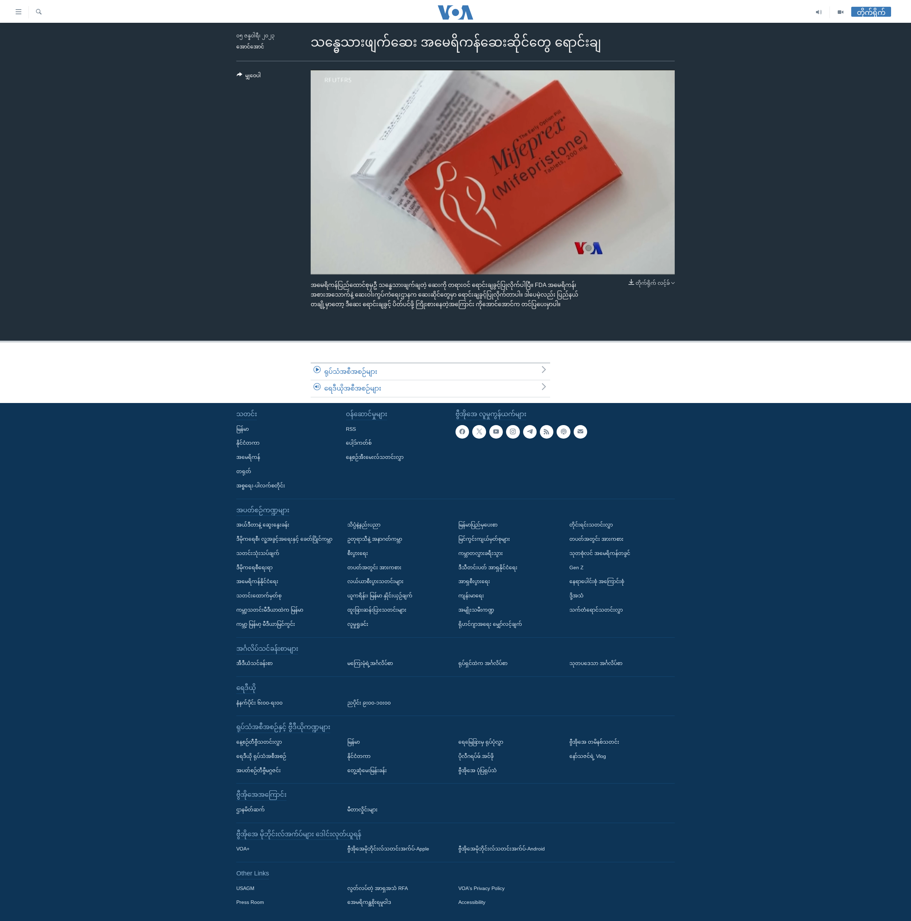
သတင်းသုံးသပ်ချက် (257, 553)
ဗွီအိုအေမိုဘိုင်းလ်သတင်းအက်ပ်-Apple (388, 849)
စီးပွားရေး (357, 553)
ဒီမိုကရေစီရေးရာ (254, 567)
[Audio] (819, 12)
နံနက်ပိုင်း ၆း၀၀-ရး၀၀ (259, 702)
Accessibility (471, 902)
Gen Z (576, 567)
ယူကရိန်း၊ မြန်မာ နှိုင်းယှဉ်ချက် (379, 595)
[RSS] (546, 431)
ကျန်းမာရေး (471, 595)
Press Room (250, 902)
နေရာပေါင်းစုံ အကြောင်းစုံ (596, 581)
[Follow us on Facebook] (462, 431)
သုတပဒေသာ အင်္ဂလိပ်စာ (595, 663)
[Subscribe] (580, 431)
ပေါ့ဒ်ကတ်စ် (359, 443)
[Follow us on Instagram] (513, 431)
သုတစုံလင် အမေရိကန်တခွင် (599, 553)
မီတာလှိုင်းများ (362, 809)
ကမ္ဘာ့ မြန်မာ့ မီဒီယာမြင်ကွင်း (265, 624)
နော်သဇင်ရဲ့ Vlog (587, 756)
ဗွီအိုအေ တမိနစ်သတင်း (594, 742)
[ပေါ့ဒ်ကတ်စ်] (563, 431)
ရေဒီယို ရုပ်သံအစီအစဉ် (261, 756)
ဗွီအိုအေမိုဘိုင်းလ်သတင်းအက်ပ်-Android (501, 849)
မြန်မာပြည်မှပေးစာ (477, 525)
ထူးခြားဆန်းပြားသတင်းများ (376, 610)
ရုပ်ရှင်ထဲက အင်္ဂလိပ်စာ (482, 663)
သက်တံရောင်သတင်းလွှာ (596, 610)
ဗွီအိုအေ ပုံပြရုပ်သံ (477, 770)
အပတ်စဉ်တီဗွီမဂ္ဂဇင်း (258, 770)
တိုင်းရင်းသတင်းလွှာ (591, 525)
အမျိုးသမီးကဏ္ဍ (476, 610)
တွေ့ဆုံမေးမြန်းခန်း (367, 770)
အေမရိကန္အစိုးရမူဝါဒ (369, 902)
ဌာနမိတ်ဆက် (250, 809)
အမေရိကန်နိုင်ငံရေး (257, 581)
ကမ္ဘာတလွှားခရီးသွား (480, 553)
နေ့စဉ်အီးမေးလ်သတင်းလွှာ (375, 457)
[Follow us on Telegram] (530, 431)
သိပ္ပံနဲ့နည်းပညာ (363, 525)
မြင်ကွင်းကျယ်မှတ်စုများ (484, 539)
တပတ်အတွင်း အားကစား (374, 567)
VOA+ (242, 849)
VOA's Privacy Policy (481, 888)
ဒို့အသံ (576, 595)
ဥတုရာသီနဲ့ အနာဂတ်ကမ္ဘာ (374, 539)
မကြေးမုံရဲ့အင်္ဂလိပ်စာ (370, 663)
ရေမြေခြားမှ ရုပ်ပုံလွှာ (480, 742)
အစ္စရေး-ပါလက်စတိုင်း (260, 485)
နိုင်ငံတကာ (247, 443)
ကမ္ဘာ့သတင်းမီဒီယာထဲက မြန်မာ (269, 610)
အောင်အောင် (250, 46)
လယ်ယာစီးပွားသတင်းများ (375, 581)
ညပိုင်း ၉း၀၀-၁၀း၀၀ (369, 702)
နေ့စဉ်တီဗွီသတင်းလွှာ (259, 742)
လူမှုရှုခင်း (357, 624)
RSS (351, 428)
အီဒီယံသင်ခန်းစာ (254, 663)
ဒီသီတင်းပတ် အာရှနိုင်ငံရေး (487, 567)
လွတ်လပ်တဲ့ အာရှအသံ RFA (377, 888)
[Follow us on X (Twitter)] (479, 431)
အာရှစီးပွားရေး (474, 581)
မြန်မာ (242, 428)
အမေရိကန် (248, 457)
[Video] (840, 12)
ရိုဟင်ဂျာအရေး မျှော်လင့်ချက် (490, 624)
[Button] (249, 77)
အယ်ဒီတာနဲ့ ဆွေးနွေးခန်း (262, 525)
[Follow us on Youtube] (496, 431)
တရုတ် (243, 471)
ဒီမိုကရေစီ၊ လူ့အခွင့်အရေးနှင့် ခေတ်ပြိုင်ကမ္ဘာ (284, 539)
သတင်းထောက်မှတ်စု (258, 595)
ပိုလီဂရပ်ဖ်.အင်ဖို (476, 756)
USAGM (245, 888)
